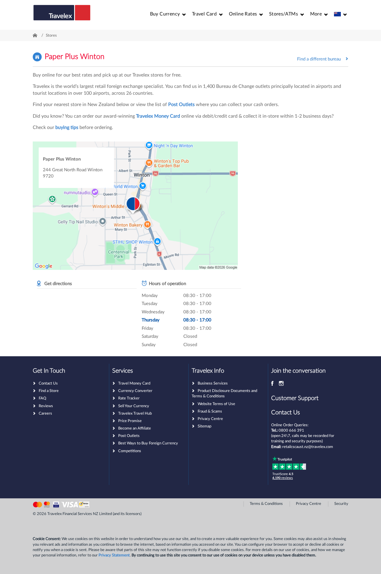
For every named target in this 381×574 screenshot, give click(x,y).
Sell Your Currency (133, 406)
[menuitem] (168, 14)
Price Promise (130, 421)
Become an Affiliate (134, 428)
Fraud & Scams (210, 411)
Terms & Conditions (266, 504)
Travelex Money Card (158, 116)
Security (341, 504)
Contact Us (48, 383)
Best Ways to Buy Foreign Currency (148, 443)
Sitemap (204, 426)
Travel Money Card (134, 383)
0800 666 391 (291, 431)
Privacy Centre (210, 419)
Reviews (46, 406)
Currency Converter (135, 391)
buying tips (66, 127)
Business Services (213, 383)
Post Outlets (181, 104)
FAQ (42, 398)
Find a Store (49, 391)
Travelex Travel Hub (135, 414)
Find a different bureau (319, 59)
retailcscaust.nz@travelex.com (307, 447)
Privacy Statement (114, 555)
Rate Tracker (129, 398)
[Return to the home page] (62, 15)
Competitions (129, 451)
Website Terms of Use (216, 404)
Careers (45, 414)
